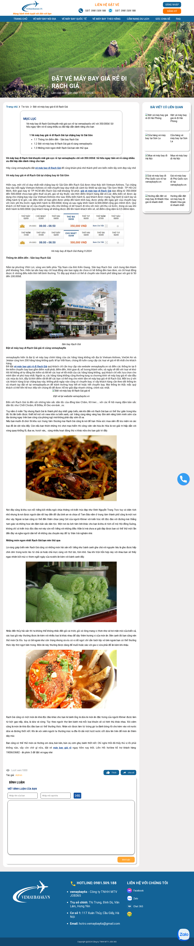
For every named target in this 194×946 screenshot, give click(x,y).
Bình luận (126, 859)
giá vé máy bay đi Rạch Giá (95, 190)
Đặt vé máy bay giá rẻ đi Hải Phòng (178, 118)
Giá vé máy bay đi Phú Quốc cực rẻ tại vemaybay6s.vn (179, 180)
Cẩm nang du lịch (138, 18)
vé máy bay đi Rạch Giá (48, 167)
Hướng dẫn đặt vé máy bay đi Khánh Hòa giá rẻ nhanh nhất (178, 200)
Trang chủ (20, 18)
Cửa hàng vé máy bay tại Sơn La (178, 138)
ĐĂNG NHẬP (172, 4)
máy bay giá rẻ (62, 747)
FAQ (178, 18)
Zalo (135, 898)
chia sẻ (131, 772)
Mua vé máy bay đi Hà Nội (178, 157)
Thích (113, 772)
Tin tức (25, 106)
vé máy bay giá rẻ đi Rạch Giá (30, 366)
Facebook (138, 890)
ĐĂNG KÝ (172, 11)
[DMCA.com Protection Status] (154, 914)
